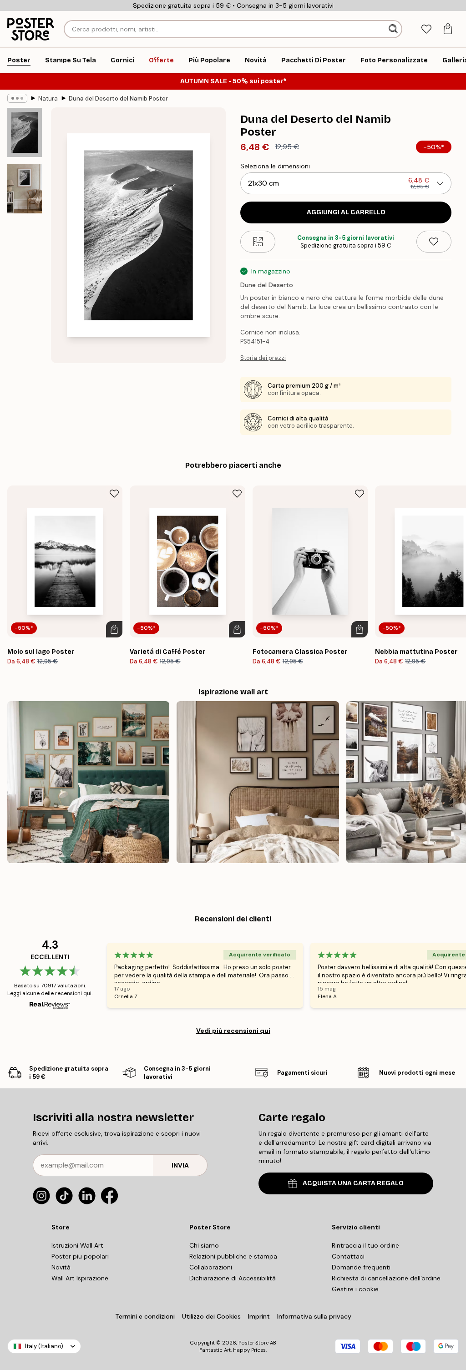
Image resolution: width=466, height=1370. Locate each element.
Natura (48, 98)
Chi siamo (204, 1245)
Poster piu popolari (80, 1256)
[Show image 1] (24, 132)
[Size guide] (257, 242)
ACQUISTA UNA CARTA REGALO (353, 1183)
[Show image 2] (24, 188)
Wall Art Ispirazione (79, 1278)
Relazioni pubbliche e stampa (233, 1256)
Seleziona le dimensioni (275, 166)
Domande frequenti (361, 1267)
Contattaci (348, 1256)
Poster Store (253, 1343)
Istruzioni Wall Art (77, 1245)
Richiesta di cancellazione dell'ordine (386, 1278)
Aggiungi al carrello (346, 212)
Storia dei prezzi (263, 358)
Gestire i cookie (355, 1289)
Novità (61, 1267)
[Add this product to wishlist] (433, 242)
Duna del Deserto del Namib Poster (118, 98)
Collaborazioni (210, 1267)
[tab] (426, 29)
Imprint (259, 1316)
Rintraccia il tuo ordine (365, 1245)
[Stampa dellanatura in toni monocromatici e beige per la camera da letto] (258, 782)
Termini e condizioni (145, 1316)
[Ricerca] (394, 29)
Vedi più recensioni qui (233, 1030)
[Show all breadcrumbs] (17, 98)
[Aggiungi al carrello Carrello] (114, 629)
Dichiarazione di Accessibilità (232, 1278)
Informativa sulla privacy (314, 1316)
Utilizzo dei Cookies (211, 1316)
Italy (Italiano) (44, 1346)
